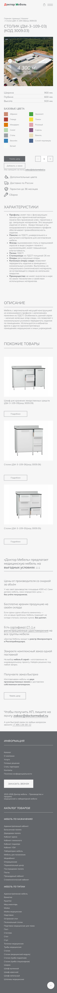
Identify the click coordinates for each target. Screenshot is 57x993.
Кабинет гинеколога (13, 840)
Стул (6, 940)
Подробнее (16, 414)
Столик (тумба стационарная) (17, 961)
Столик (7, 950)
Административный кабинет (16, 826)
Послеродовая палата (14, 869)
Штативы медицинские (14, 979)
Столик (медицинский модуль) (17, 954)
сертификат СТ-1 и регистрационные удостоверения (26, 628)
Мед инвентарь (10, 904)
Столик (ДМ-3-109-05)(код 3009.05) (22, 528)
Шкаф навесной (11, 972)
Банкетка (8, 897)
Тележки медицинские (14, 943)
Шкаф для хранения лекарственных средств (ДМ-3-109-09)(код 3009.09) (27, 401)
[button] (10, 61)
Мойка (7, 908)
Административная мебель (16, 894)
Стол (6, 936)
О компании (9, 756)
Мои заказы (44, 4)
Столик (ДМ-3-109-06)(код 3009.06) (22, 464)
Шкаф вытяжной (11, 968)
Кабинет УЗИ (10, 847)
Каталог (7, 752)
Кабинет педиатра (12, 844)
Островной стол (11, 918)
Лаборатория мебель (13, 851)
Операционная (10, 862)
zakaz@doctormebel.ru (35, 169)
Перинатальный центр (14, 865)
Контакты (8, 770)
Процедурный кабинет (14, 876)
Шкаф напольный (12, 976)
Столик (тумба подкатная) (15, 958)
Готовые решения (11, 763)
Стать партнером (11, 767)
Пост (6, 929)
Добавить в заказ (14, 166)
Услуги (7, 759)
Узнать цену (14, 159)
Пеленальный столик (13, 922)
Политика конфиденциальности (18, 774)
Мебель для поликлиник (14, 854)
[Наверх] (50, 985)
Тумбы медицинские (12, 947)
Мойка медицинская (13, 911)
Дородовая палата (12, 833)
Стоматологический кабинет (16, 879)
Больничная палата (12, 829)
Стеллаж (8, 933)
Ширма (7, 965)
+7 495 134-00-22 (21, 724)
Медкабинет (9, 858)
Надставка (8, 915)
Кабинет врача (10, 837)
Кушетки (7, 901)
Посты (7, 872)
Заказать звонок (18, 783)
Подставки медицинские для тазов (19, 926)
